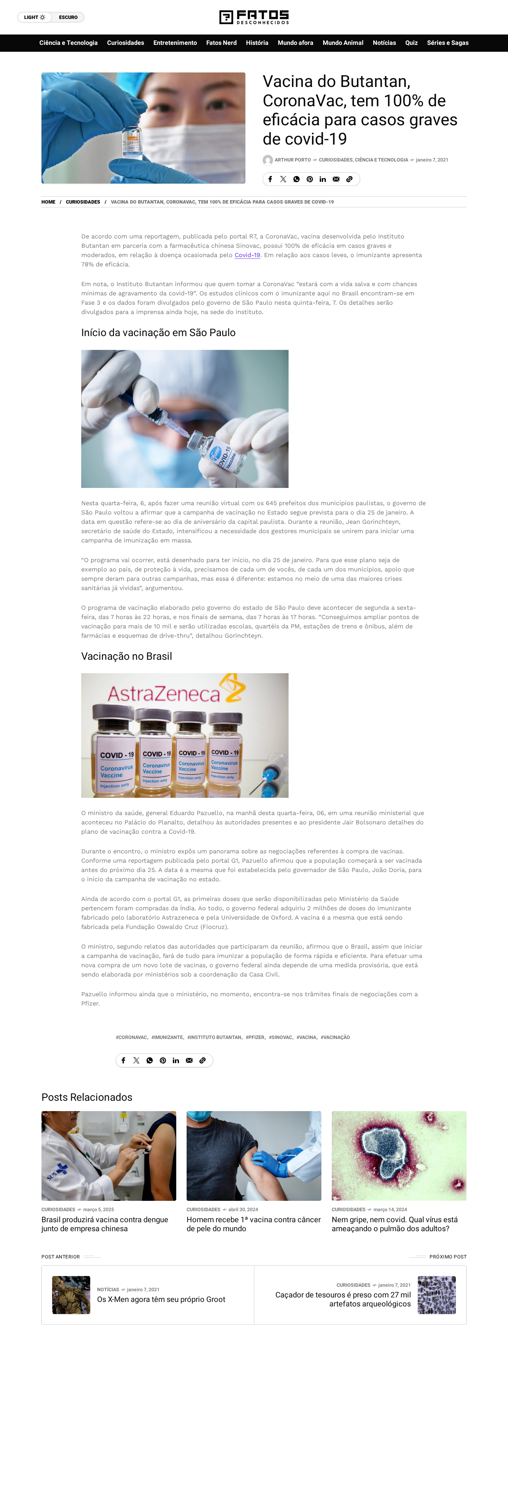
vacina (307, 1037)
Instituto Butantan (215, 1037)
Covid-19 (247, 254)
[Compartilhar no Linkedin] (322, 179)
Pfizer (256, 1037)
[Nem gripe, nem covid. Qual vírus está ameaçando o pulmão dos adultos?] (399, 1155)
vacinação (336, 1037)
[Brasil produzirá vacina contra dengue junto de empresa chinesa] (108, 1155)
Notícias (108, 1289)
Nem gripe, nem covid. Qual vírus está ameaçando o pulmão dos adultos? (395, 1224)
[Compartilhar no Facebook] (270, 179)
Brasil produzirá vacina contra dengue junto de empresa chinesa (104, 1224)
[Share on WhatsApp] (296, 179)
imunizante (168, 1037)
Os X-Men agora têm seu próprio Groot (161, 1299)
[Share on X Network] (283, 179)
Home (48, 202)
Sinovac (282, 1037)
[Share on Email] (336, 179)
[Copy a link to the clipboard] (349, 179)
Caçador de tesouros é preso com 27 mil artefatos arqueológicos (343, 1299)
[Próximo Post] (437, 1295)
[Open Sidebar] (487, 79)
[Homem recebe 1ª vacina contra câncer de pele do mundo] (254, 1155)
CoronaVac (133, 1037)
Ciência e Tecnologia (381, 160)
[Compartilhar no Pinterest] (309, 179)
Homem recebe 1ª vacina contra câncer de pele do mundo (254, 1224)
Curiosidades (336, 160)
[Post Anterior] (71, 1295)
